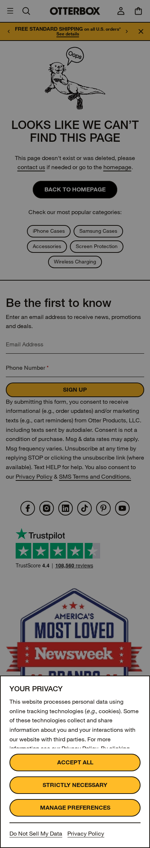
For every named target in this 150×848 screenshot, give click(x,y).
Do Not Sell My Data (35, 833)
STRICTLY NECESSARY (75, 785)
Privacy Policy (85, 833)
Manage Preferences (75, 807)
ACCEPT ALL (75, 762)
